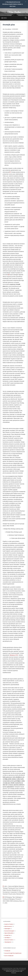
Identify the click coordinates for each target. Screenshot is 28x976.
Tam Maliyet (7, 937)
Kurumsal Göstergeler (9, 930)
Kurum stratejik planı (8, 955)
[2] (8, 274)
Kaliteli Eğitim (7, 928)
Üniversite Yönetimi (8, 939)
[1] (10, 172)
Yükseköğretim (7, 942)
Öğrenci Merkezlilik (8, 933)
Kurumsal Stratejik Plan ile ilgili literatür (13, 953)
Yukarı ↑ (14, 972)
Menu (5, 18)
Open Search (25, 18)
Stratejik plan (9, 24)
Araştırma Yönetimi (8, 924)
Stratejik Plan (7, 935)
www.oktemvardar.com (14, 971)
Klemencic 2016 (14, 655)
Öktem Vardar (14, 12)
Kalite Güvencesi (8, 926)
